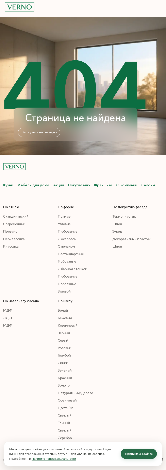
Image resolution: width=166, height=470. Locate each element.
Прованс (10, 231)
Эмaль (117, 231)
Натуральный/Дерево (75, 393)
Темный (64, 423)
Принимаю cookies (139, 454)
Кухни (8, 185)
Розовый (64, 348)
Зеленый (65, 370)
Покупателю (79, 185)
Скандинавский (16, 216)
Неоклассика (14, 239)
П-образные (67, 231)
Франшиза (103, 185)
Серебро (65, 438)
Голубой (64, 355)
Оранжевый (67, 400)
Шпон (117, 224)
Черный (64, 333)
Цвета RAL (67, 408)
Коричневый (68, 325)
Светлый (64, 415)
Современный (14, 224)
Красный (65, 378)
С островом (67, 239)
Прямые (64, 216)
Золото (64, 385)
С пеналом (66, 246)
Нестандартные (71, 254)
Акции (58, 185)
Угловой (64, 291)
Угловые (64, 224)
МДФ (7, 310)
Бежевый (65, 318)
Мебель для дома (33, 185)
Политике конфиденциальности (54, 458)
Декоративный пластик (131, 239)
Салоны (148, 185)
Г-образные (67, 261)
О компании (126, 185)
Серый (63, 340)
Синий (63, 363)
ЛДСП (8, 318)
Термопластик (124, 216)
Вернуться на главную (39, 132)
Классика (11, 246)
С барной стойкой (72, 269)
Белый (63, 310)
